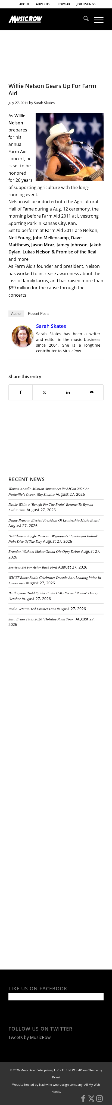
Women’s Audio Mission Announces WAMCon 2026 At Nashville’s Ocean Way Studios (48, 491)
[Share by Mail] (91, 392)
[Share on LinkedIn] (68, 392)
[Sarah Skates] (22, 346)
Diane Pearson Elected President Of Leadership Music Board (53, 520)
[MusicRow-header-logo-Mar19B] (46, 19)
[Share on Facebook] (20, 392)
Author (16, 314)
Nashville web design (54, 1084)
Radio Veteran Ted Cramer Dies (32, 608)
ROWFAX (64, 4)
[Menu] (96, 19)
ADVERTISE (43, 4)
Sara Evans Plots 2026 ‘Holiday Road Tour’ (41, 618)
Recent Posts (38, 314)
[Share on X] (44, 392)
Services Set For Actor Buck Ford (32, 567)
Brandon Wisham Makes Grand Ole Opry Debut (44, 551)
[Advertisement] (49, 668)
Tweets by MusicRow (29, 1037)
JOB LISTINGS (86, 4)
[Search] (83, 19)
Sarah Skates (44, 102)
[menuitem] (24, 4)
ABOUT (24, 4)
